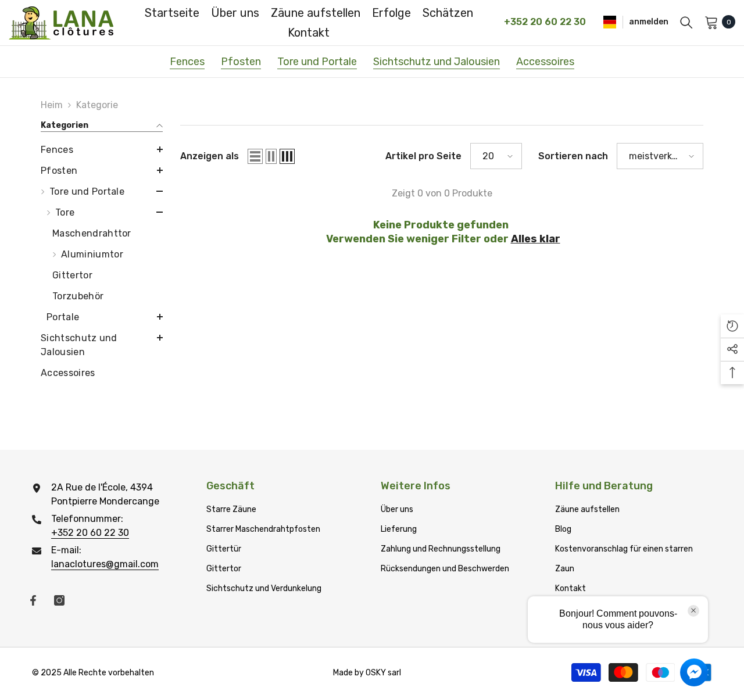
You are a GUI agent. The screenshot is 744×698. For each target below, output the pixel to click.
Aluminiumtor (92, 254)
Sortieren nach (573, 156)
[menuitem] (102, 149)
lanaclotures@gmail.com (105, 564)
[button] (102, 149)
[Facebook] (33, 600)
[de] (609, 22)
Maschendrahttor (91, 233)
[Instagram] (59, 600)
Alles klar (535, 238)
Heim (52, 104)
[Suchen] (686, 22)
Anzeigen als (209, 156)
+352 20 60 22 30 (90, 532)
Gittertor (72, 275)
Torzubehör (77, 296)
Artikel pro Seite (423, 156)
